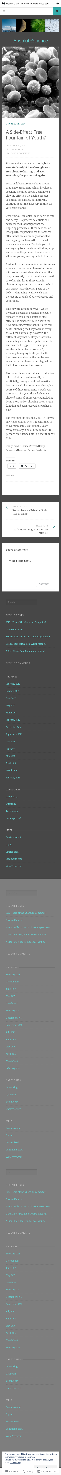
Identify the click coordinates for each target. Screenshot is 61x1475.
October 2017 (12, 690)
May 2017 (10, 705)
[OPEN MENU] (4, 11)
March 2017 (11, 712)
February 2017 (13, 719)
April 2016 (11, 763)
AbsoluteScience (30, 40)
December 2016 (14, 727)
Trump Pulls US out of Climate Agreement (28, 636)
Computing (12, 796)
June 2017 (10, 698)
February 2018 (13, 683)
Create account (13, 837)
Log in (9, 844)
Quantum (11, 803)
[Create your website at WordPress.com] (30, 3)
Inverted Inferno (14, 629)
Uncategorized (15, 123)
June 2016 (11, 748)
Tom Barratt (17, 149)
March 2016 (12, 770)
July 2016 (10, 741)
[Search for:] (21, 602)
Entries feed (12, 851)
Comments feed (14, 858)
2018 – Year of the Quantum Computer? (26, 622)
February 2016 (13, 777)
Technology (12, 811)
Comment (44, 583)
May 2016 (10, 755)
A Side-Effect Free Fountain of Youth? (25, 651)
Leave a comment (20, 153)
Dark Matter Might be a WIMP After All (26, 643)
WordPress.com (14, 866)
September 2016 (14, 734)
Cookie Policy (15, 1462)
